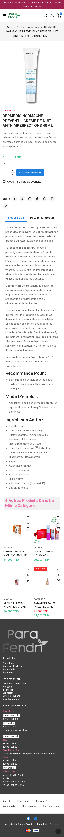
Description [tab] (16, 218)
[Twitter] (22, 199)
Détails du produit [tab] (42, 218)
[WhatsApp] (45, 199)
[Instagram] (30, 199)
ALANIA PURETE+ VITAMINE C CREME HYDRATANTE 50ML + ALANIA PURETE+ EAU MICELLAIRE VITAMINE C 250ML (16, 605)
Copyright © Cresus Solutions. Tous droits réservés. (32, 824)
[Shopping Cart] (59, 15)
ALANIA (38, 547)
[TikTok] (37, 199)
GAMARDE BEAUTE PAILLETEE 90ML (45, 605)
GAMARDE (39, 599)
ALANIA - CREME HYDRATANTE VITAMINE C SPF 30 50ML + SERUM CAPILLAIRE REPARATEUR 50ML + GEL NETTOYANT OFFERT (46, 553)
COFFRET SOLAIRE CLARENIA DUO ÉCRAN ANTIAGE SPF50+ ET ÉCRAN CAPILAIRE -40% (16, 553)
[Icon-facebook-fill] (28, 818)
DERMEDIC (9, 110)
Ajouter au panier (30, 172)
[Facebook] (15, 199)
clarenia (7, 547)
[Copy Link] (5, 206)
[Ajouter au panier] (28, 528)
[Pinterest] (52, 199)
